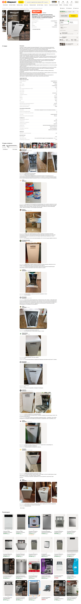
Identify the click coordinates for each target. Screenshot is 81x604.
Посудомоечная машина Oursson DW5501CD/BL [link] (33, 576)
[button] (37, 11)
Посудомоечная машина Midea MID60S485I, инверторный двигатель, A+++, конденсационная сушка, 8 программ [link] (7, 555)
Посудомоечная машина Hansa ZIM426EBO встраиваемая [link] (7, 598)
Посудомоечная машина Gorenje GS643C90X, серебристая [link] (58, 532)
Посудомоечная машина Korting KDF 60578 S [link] (33, 598)
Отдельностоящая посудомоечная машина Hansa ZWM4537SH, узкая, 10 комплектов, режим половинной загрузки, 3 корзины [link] (21, 532)
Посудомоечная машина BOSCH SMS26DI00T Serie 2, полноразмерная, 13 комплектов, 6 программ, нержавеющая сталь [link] (21, 576)
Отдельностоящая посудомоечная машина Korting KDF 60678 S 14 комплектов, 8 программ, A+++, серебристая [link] (71, 576)
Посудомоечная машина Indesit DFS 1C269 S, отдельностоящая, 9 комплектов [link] (33, 555)
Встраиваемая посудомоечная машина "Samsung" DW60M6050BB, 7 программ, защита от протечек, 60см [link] (46, 555)
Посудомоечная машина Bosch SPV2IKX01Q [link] (58, 576)
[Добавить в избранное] (13, 515)
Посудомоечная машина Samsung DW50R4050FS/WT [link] (46, 532)
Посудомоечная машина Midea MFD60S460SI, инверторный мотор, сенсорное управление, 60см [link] (72, 532)
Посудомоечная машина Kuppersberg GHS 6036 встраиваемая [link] (20, 555)
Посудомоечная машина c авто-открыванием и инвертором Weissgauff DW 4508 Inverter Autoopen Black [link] (8, 576)
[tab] (5, 5)
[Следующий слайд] (28, 25)
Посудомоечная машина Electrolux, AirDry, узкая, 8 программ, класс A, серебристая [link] (45, 576)
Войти (76, 2)
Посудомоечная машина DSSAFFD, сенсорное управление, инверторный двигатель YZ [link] (33, 532)
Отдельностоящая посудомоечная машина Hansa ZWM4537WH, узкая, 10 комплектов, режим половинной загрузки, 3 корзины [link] (8, 532)
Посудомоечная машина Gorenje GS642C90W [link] (71, 555)
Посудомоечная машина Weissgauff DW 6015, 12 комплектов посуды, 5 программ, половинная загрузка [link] (20, 598)
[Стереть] (48, 2)
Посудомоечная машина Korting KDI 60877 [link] (45, 598)
